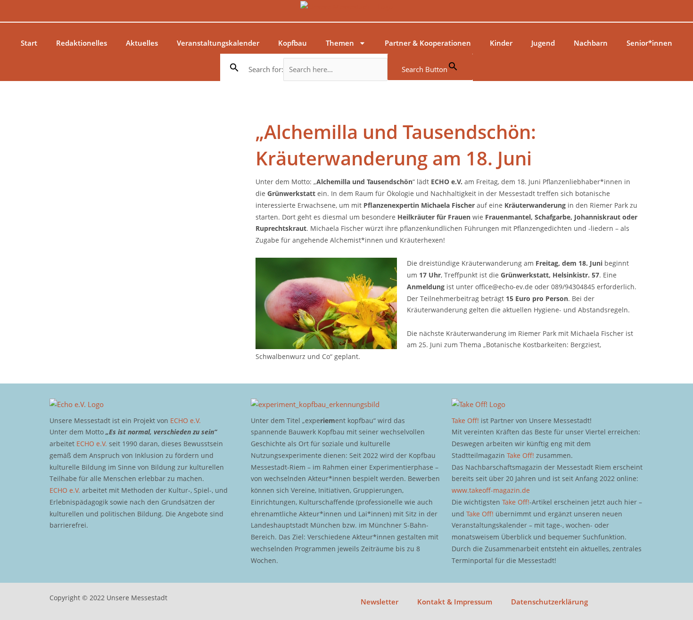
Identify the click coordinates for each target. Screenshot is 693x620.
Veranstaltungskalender (218, 43)
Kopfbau (292, 43)
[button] (234, 67)
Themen (340, 43)
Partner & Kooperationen (428, 43)
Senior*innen (649, 43)
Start (29, 43)
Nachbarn (591, 43)
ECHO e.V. (185, 420)
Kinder (501, 43)
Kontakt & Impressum (454, 601)
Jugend (543, 43)
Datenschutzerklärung (549, 601)
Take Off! (465, 420)
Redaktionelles (81, 43)
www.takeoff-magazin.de (491, 490)
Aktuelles (142, 43)
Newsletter (379, 601)
